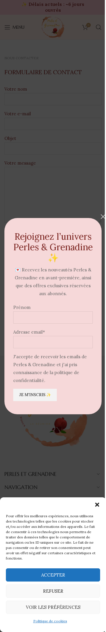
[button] (97, 505)
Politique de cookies (50, 621)
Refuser (53, 591)
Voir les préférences (53, 607)
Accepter (53, 575)
